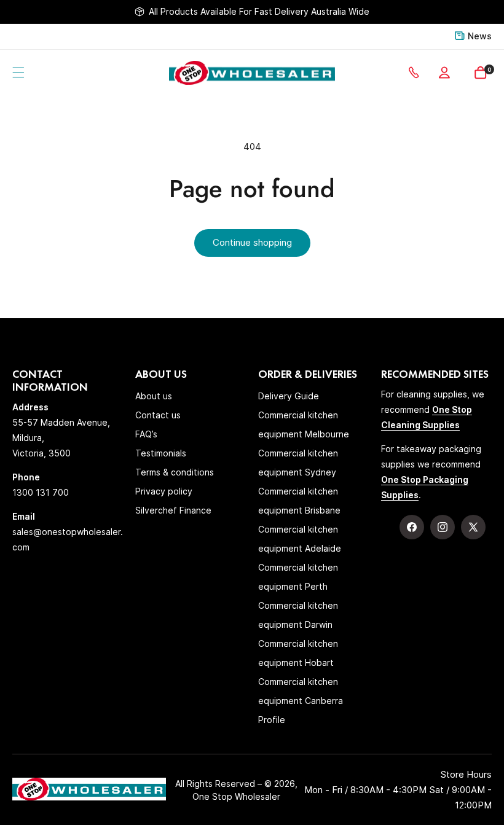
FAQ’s (146, 434)
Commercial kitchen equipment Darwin (298, 615)
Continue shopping (252, 242)
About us (153, 396)
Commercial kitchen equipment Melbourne (303, 424)
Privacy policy (163, 491)
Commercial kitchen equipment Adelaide (299, 538)
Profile (271, 719)
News (480, 36)
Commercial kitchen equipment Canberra (300, 691)
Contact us (158, 415)
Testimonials (160, 453)
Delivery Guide (288, 396)
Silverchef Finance (173, 510)
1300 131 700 (416, 72)
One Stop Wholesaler (236, 796)
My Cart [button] (489, 69)
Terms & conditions (174, 472)
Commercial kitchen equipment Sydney (298, 462)
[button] (18, 72)
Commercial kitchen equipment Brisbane (299, 500)
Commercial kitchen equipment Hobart (298, 653)
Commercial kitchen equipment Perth (298, 577)
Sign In (446, 72)
